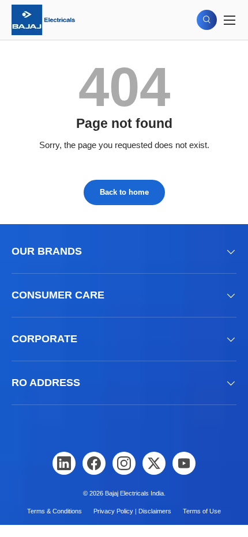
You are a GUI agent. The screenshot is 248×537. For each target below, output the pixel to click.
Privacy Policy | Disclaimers (132, 511)
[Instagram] (124, 463)
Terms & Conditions (54, 511)
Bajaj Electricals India (134, 493)
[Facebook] (94, 463)
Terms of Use (202, 511)
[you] (184, 463)
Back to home (124, 192)
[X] (154, 463)
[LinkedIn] (64, 463)
